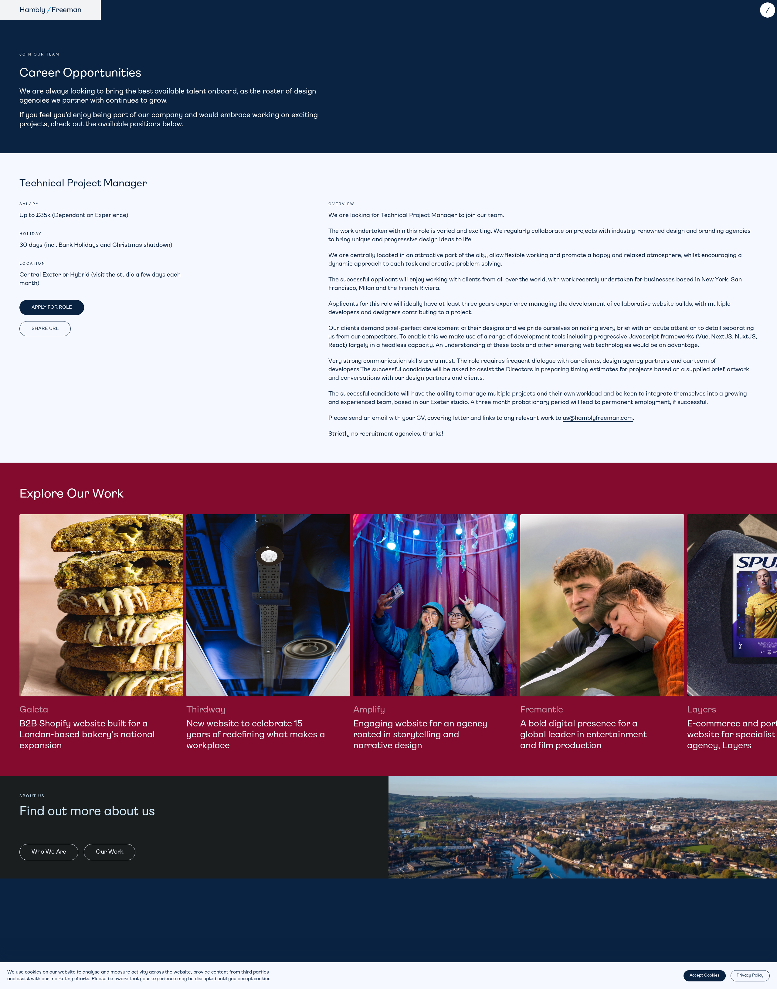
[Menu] (767, 10)
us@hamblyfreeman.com (598, 418)
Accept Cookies (705, 975)
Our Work (109, 852)
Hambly (32, 10)
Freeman (66, 10)
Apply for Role (52, 307)
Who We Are (49, 852)
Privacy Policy (750, 975)
